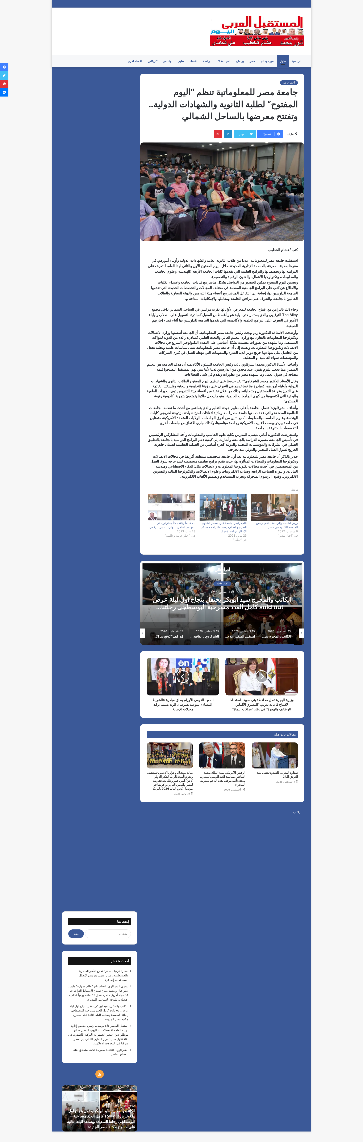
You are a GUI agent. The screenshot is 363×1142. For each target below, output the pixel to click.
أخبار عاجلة (289, 82)
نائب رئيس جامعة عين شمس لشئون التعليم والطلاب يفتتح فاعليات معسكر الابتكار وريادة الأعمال (224, 527)
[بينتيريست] (218, 134)
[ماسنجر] (4, 92)
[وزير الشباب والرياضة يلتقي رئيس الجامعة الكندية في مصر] (274, 507)
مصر (252, 61)
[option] (222, 603)
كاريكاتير (153, 61)
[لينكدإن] (228, 134)
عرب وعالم (267, 61)
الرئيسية (296, 61)
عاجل (283, 61)
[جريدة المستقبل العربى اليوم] (257, 31)
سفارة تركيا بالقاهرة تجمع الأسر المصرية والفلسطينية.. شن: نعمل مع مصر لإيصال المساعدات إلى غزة (103, 975)
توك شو (167, 61)
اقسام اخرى (135, 61)
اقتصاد (193, 61)
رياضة (206, 61)
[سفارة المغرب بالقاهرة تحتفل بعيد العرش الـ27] (275, 755)
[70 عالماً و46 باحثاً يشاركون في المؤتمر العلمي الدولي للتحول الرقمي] (171, 507)
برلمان (240, 61)
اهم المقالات (223, 61)
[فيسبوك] (4, 67)
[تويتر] (4, 75)
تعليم (181, 61)
